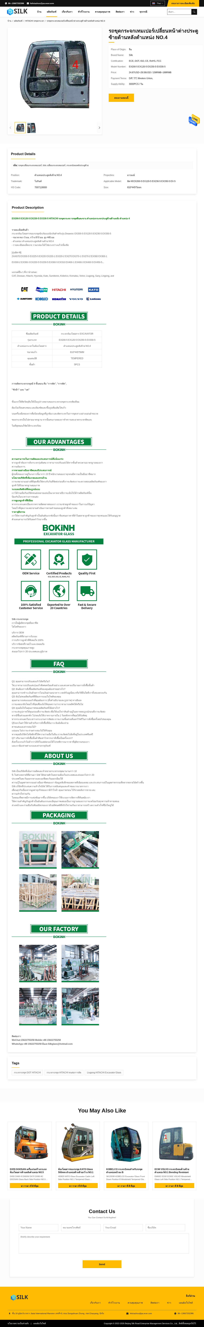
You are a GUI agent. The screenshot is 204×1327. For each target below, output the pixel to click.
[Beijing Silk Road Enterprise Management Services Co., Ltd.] (17, 11)
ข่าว (132, 12)
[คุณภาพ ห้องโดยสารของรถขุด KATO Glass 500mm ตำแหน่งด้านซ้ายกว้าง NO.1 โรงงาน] (78, 1144)
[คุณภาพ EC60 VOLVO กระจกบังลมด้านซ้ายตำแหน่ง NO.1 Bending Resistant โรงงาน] (174, 1144)
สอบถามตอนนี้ (121, 98)
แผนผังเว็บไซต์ (186, 1303)
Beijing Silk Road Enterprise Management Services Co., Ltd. (151, 1323)
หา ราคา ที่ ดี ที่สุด (29, 1186)
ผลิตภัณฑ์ (51, 12)
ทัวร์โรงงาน (84, 12)
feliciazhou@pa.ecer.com (42, 3)
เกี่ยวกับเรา (67, 12)
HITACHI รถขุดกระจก (34, 21)
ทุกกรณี (143, 12)
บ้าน (39, 12)
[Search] (194, 12)
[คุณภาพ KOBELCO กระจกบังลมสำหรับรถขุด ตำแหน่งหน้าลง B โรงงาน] (126, 1144)
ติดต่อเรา (120, 12)
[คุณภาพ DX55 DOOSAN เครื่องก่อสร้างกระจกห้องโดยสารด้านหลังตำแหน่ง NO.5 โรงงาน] (30, 1144)
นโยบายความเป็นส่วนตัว (18, 1323)
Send (102, 1264)
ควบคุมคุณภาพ (102, 12)
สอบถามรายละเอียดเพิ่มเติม (183, 3)
